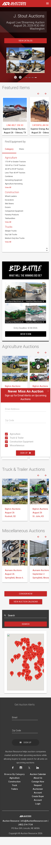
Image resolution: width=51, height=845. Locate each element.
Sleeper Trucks (11, 239)
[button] (15, 85)
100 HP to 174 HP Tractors (15, 173)
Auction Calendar (38, 782)
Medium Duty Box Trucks (15, 246)
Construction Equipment (10, 441)
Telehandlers (10, 226)
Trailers (14, 797)
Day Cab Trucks (11, 242)
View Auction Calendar (26, 609)
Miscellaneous (10, 445)
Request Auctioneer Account (38, 797)
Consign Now (25, 601)
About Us (38, 785)
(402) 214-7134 (25, 832)
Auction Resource (11, 828)
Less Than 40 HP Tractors (15, 181)
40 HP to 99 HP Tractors (14, 177)
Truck (14, 793)
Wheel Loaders (11, 204)
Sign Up (24, 453)
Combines (9, 184)
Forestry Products (12, 222)
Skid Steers (9, 211)
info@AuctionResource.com (34, 828)
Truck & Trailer (10, 437)
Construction (12, 200)
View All (8, 195)
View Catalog (26, 48)
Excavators (9, 208)
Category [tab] (9, 157)
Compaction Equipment (14, 219)
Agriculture (10, 434)
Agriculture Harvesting (14, 192)
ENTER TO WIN (25, 341)
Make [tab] (21, 157)
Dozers (8, 215)
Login (37, 811)
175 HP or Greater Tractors (15, 169)
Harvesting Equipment (13, 188)
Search (26, 632)
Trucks (8, 234)
